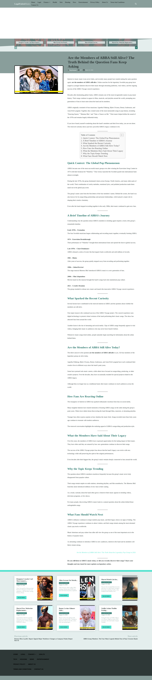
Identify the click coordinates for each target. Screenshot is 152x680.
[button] (136, 4)
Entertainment (21, 583)
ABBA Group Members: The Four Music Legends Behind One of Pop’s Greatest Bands (110, 639)
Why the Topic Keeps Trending (95, 153)
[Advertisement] (76, 23)
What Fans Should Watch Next (95, 156)
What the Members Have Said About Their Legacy (103, 151)
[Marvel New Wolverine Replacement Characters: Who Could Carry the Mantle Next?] (45, 617)
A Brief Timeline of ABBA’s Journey (97, 141)
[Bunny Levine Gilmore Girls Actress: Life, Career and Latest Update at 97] (87, 617)
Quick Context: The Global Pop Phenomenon (101, 138)
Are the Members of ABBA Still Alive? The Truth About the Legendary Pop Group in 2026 (106, 552)
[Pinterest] (26, 98)
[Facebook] (16, 98)
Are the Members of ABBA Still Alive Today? (101, 146)
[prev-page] (15, 47)
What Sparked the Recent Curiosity (97, 143)
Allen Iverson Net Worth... (60, 42)
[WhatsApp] (31, 98)
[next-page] (136, 47)
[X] (21, 98)
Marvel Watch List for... (91, 42)
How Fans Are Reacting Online (95, 148)
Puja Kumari (72, 70)
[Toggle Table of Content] (120, 135)
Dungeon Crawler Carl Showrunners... (29, 42)
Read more (21, 597)
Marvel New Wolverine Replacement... (122, 42)
